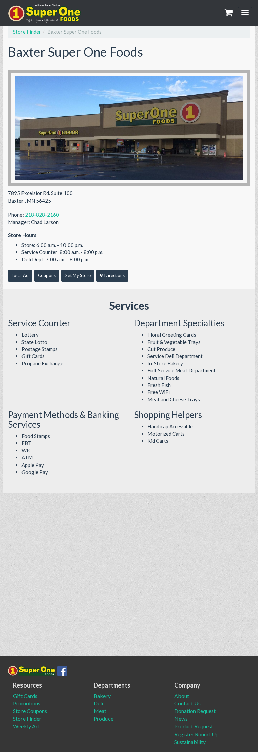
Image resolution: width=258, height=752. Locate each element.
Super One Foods (44, 13)
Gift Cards (25, 696)
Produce (103, 718)
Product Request (193, 726)
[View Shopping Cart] (230, 12)
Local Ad (20, 275)
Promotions (26, 703)
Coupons (47, 275)
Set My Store (78, 275)
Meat (100, 711)
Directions (114, 275)
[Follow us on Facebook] (61, 669)
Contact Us (187, 703)
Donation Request (195, 711)
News (181, 718)
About (181, 696)
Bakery (102, 696)
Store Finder (27, 32)
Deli (98, 703)
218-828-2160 (42, 215)
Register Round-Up (196, 734)
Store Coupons (30, 711)
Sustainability (190, 742)
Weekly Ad (26, 726)
